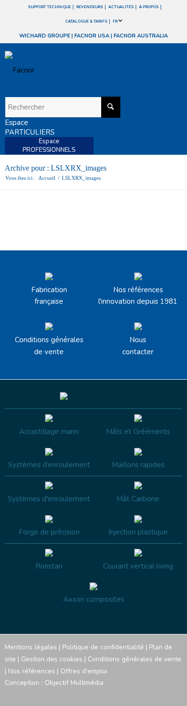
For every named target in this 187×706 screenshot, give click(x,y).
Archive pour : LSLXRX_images (55, 168)
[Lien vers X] (160, 694)
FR (115, 21)
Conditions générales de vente (49, 346)
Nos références (31, 671)
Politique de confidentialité (103, 647)
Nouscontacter (137, 346)
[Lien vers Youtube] (146, 694)
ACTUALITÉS (121, 7)
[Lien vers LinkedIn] (175, 694)
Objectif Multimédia (74, 682)
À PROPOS (149, 7)
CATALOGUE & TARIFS (86, 21)
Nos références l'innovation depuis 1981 (137, 296)
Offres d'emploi (83, 671)
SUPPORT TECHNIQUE (49, 7)
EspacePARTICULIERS (30, 127)
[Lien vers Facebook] (117, 694)
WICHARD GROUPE (44, 35)
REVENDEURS (89, 7)
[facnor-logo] (67, 70)
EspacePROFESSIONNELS (49, 145)
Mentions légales (31, 647)
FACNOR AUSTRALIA (141, 35)
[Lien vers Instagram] (132, 694)
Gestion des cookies (51, 659)
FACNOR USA (91, 35)
